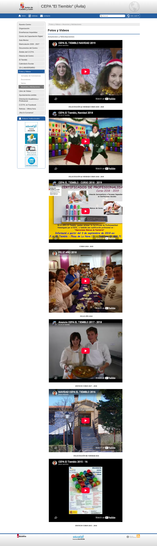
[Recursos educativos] (31, 150)
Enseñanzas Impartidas (28, 32)
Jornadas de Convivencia (31, 76)
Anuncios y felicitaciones (30, 87)
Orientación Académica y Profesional (28, 100)
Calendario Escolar (26, 64)
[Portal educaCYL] (31, 127)
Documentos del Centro (28, 48)
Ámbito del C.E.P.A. (26, 52)
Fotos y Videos (25, 71)
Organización (24, 28)
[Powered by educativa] (21, 536)
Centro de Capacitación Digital (31, 36)
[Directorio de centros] (31, 138)
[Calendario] (31, 162)
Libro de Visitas (25, 91)
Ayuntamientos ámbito (27, 95)
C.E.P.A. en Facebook (27, 105)
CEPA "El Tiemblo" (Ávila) (63, 6)
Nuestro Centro (25, 24)
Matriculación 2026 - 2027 (29, 44)
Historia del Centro (26, 56)
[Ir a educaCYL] (78, 539)
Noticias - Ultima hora (27, 109)
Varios (23, 83)
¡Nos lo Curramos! (26, 113)
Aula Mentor (24, 40)
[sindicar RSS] (138, 536)
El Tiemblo (23, 60)
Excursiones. (26, 79)
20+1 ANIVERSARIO (27, 68)
